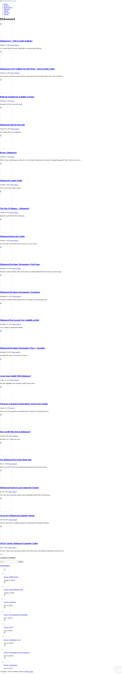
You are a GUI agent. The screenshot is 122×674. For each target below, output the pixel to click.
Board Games (8, 7)
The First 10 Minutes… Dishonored (14, 208)
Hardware (7, 9)
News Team (14, 45)
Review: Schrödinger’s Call (12, 640)
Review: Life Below (10, 602)
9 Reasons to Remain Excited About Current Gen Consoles (24, 404)
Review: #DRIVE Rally (11, 577)
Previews (6, 12)
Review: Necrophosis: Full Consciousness (16, 652)
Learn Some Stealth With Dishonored (15, 376)
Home (6, 4)
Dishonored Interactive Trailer (12, 236)
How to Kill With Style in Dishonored (15, 431)
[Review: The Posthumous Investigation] (7, 611)
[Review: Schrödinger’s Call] (7, 636)
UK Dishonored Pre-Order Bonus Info (15, 459)
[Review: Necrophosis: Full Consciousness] (7, 649)
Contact (6, 14)
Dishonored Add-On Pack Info (12, 124)
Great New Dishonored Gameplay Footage (17, 515)
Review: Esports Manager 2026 (13, 589)
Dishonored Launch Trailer (11, 180)
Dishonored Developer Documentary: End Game (20, 264)
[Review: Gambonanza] (7, 662)
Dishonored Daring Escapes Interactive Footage (19, 487)
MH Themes (29, 671)
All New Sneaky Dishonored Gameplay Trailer (19, 543)
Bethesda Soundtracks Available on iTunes (17, 97)
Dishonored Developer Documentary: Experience (20, 292)
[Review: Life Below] (7, 599)
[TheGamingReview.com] (8, 1)
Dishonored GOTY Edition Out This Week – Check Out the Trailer (27, 69)
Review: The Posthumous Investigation (15, 615)
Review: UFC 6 (8, 627)
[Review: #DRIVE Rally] (7, 574)
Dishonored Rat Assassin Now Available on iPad (19, 320)
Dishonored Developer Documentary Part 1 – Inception (22, 348)
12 (14, 408)
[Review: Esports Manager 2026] (7, 586)
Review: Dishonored (8, 152)
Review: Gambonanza (10, 665)
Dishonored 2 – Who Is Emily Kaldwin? (16, 41)
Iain (12, 101)
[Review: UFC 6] (7, 624)
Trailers (6, 11)
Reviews (6, 6)
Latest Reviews (5, 565)
